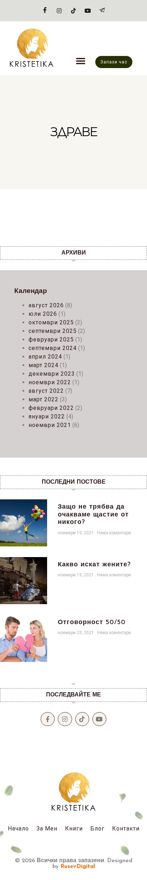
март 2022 (44, 399)
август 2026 (46, 305)
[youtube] (87, 10)
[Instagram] (59, 10)
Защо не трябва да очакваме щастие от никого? (93, 515)
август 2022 (46, 390)
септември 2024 (53, 348)
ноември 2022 (50, 382)
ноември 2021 (50, 425)
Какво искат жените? (94, 565)
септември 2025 (53, 331)
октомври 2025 (51, 322)
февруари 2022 (51, 408)
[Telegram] (102, 10)
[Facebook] (45, 10)
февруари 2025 (51, 339)
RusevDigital (77, 866)
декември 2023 (52, 373)
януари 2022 (47, 416)
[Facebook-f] (48, 719)
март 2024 (44, 365)
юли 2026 (43, 313)
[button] (80, 60)
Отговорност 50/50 (92, 622)
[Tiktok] (73, 10)
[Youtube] (99, 719)
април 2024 (45, 356)
